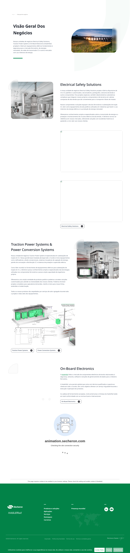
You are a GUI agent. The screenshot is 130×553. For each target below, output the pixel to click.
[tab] (45, 115)
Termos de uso (70, 539)
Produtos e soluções (51, 508)
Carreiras (47, 520)
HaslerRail (65, 374)
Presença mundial (78, 508)
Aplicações (48, 511)
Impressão (48, 539)
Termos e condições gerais (83, 539)
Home (13, 14)
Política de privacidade (58, 539)
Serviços (47, 514)
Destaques (48, 517)
